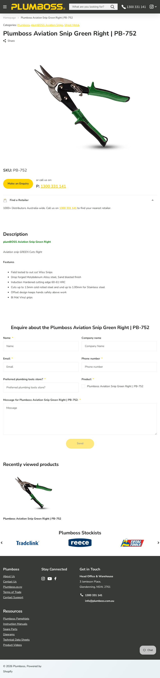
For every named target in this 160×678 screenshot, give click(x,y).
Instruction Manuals (15, 624)
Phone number (92, 358)
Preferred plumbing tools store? (24, 379)
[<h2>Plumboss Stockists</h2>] (27, 542)
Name (8, 338)
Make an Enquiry (18, 183)
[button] (1, 542)
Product (88, 379)
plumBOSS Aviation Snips (47, 25)
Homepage (9, 17)
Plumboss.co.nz (12, 587)
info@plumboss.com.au (99, 601)
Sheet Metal (71, 25)
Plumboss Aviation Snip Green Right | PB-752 (115, 386)
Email (8, 358)
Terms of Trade (12, 592)
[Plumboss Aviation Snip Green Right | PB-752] (32, 492)
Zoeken (112, 6)
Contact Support (13, 597)
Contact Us (10, 581)
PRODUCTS (5, 6)
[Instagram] (43, 578)
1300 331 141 (53, 186)
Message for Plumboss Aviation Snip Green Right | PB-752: (42, 400)
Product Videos (12, 645)
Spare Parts (10, 629)
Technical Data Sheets (16, 640)
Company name (91, 338)
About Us (9, 576)
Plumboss (23, 25)
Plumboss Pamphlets (16, 618)
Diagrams (9, 634)
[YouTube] (50, 578)
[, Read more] (153, 6)
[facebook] (55, 578)
